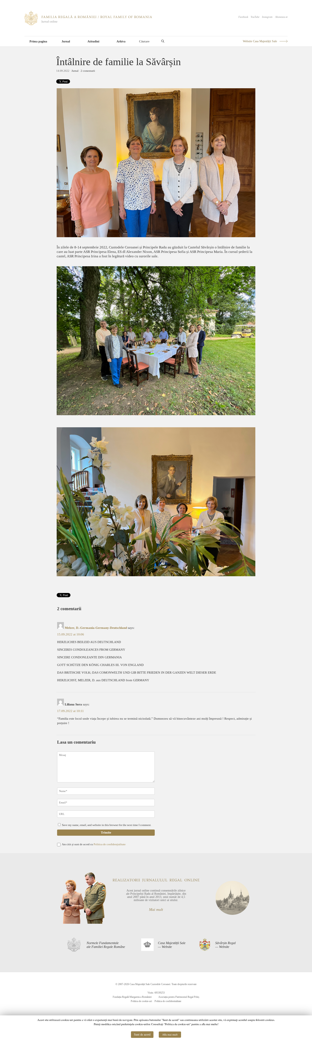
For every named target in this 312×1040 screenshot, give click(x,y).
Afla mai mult (170, 1034)
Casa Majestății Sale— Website (172, 945)
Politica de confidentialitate (168, 1001)
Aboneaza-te (281, 16)
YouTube (255, 16)
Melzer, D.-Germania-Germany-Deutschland (96, 627)
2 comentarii (88, 70)
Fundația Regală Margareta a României (132, 996)
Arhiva (121, 41)
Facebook (243, 16)
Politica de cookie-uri (141, 1001)
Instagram (267, 16)
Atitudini (93, 41)
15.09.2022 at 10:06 (70, 634)
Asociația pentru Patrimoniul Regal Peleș (178, 996)
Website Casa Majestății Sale (260, 41)
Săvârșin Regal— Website (225, 945)
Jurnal (66, 41)
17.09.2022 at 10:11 (70, 711)
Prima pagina (38, 41)
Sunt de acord (142, 1034)
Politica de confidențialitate (110, 844)
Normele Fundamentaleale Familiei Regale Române (106, 945)
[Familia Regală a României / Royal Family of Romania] (88, 24)
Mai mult (156, 909)
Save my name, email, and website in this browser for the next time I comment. (106, 825)
